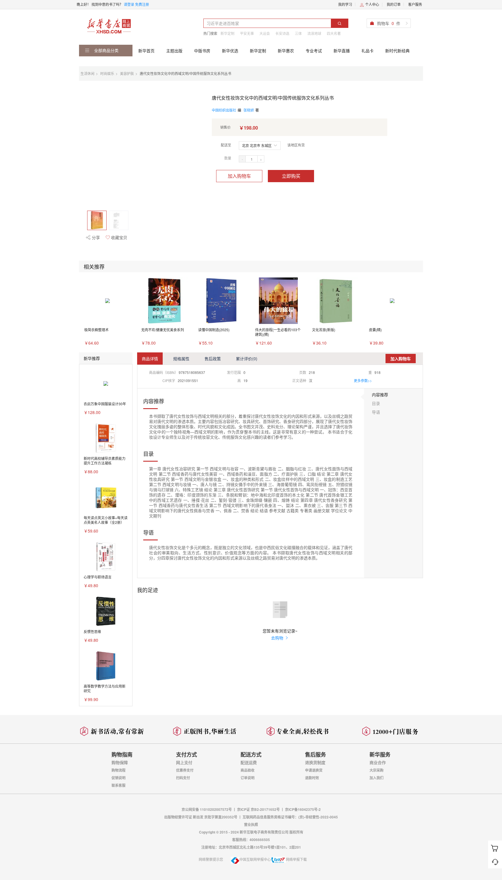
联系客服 (119, 785)
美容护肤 (127, 73)
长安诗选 (282, 33)
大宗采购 (376, 770)
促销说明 (119, 777)
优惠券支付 (184, 770)
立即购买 (291, 176)
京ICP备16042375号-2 (303, 809)
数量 (227, 157)
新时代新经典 (397, 50)
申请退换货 (313, 770)
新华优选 (230, 50)
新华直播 (342, 50)
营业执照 (251, 824)
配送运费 (249, 762)
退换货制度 (315, 762)
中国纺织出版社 (224, 109)
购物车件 (388, 23)
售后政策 (213, 358)
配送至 (226, 144)
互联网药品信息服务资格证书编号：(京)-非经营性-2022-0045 (290, 817)
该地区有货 (296, 144)
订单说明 (247, 777)
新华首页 (146, 50)
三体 (298, 33)
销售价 (225, 127)
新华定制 (227, 33)
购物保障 (120, 762)
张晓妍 (248, 109)
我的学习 (345, 4)
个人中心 (371, 4)
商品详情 (150, 358)
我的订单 (394, 4)
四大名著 (334, 33)
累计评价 (246, 358)
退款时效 (312, 777)
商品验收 (247, 770)
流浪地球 (314, 33)
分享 (95, 237)
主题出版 (174, 50)
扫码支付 (183, 777)
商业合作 (378, 762)
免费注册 (142, 4)
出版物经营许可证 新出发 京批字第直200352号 (201, 817)
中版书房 (202, 50)
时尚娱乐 (107, 73)
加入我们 (376, 777)
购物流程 (119, 770)
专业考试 (314, 50)
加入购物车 (239, 176)
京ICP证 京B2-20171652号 (258, 809)
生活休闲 (87, 73)
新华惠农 (286, 50)
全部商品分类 (106, 50)
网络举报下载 (296, 859)
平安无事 (247, 33)
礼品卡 (367, 50)
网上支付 (184, 762)
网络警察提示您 (211, 859)
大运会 (264, 33)
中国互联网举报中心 (255, 859)
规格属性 (181, 358)
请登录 (129, 4)
